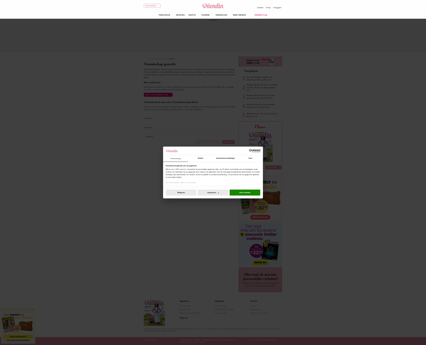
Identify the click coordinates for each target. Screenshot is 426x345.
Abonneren (150, 6)
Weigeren (181, 192)
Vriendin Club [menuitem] (260, 15)
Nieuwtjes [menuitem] (180, 15)
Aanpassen (211, 192)
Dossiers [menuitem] (206, 15)
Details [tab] (200, 158)
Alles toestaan (244, 192)
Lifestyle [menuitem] (192, 15)
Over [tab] (250, 158)
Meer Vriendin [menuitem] (239, 15)
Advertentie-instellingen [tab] (225, 158)
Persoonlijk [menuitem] (164, 15)
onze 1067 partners (179, 169)
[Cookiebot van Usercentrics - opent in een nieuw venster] (250, 150)
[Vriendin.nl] (213, 6)
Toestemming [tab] (175, 158)
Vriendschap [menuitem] (221, 15)
